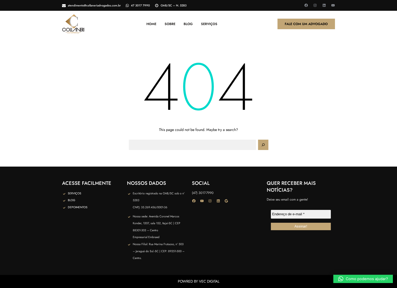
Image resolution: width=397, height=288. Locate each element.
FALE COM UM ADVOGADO (306, 24)
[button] (363, 279)
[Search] (263, 145)
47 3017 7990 (140, 5)
